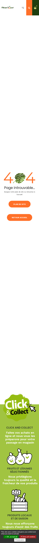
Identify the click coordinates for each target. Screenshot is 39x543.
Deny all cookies (28, 537)
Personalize (19, 540)
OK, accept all (11, 537)
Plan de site (19, 204)
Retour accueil (19, 217)
